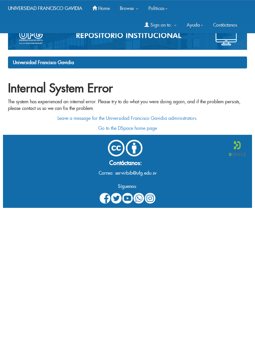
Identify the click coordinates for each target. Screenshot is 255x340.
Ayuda (193, 25)
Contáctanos (225, 25)
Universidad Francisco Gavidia (43, 62)
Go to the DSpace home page (127, 128)
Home (103, 8)
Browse (127, 8)
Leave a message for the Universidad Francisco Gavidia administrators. (127, 118)
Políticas (156, 8)
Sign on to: (161, 25)
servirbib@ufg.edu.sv (135, 173)
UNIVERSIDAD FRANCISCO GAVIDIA (45, 8)
